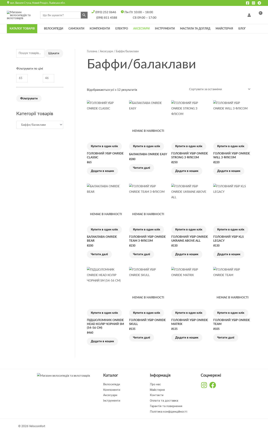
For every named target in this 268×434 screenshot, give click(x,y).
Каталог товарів (22, 28)
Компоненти (100, 28)
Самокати (76, 28)
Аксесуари (141, 28)
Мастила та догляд (195, 28)
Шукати (53, 53)
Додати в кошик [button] (102, 171)
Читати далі (141, 167)
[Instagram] (253, 3)
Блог (242, 28)
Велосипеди (53, 28)
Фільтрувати (29, 98)
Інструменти (165, 28)
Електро (121, 28)
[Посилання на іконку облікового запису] (249, 15)
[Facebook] (247, 3)
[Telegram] (259, 3)
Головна (92, 51)
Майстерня (224, 28)
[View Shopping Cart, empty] (258, 15)
